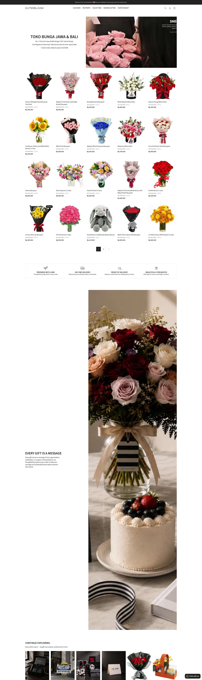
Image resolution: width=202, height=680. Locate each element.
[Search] (165, 8)
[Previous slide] (28, 85)
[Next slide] (50, 85)
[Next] (108, 249)
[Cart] (174, 8)
